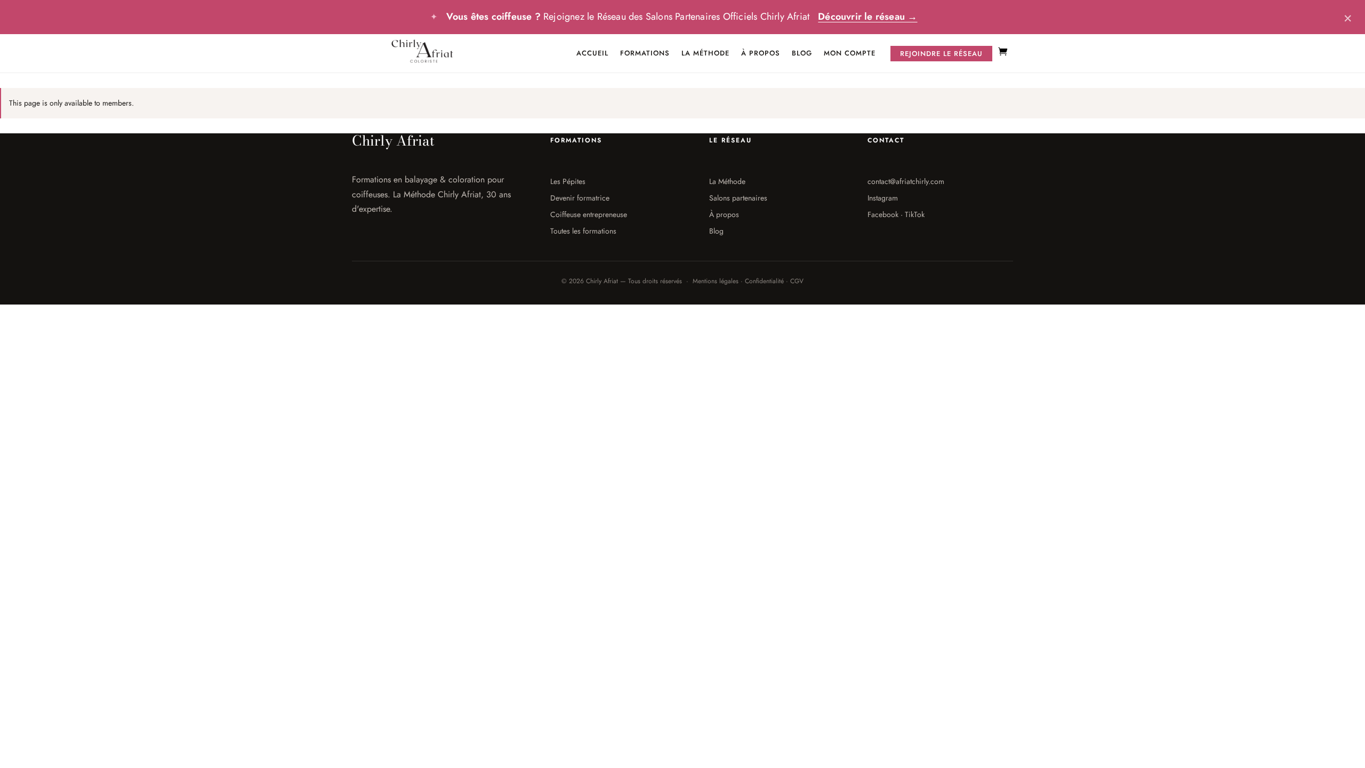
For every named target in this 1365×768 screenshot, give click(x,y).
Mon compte (850, 53)
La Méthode (705, 53)
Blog (802, 53)
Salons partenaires (738, 198)
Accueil (592, 53)
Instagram (883, 198)
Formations (645, 53)
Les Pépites (567, 181)
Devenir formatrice (579, 198)
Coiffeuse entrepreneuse (588, 214)
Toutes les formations (583, 231)
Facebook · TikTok (896, 214)
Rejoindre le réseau (941, 54)
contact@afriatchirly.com (906, 181)
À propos (760, 53)
